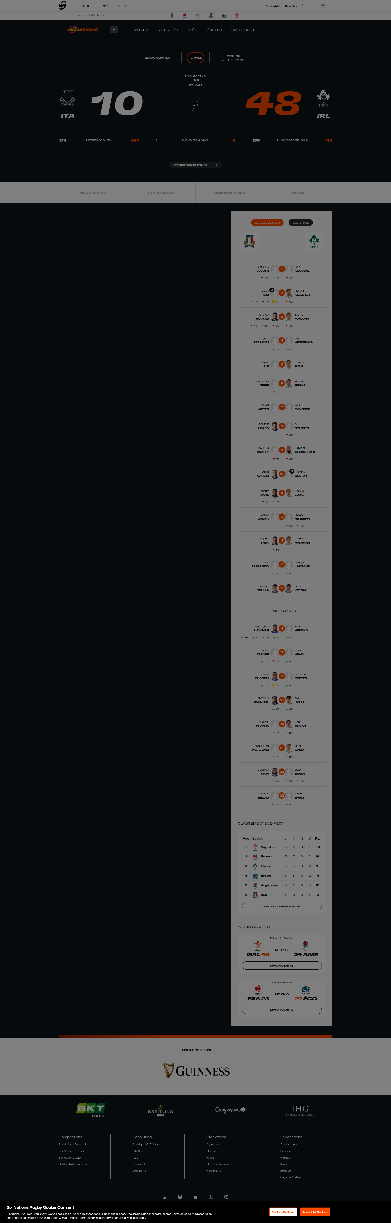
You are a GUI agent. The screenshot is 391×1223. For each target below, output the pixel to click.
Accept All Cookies (315, 1211)
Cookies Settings (283, 1211)
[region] (195, 1212)
